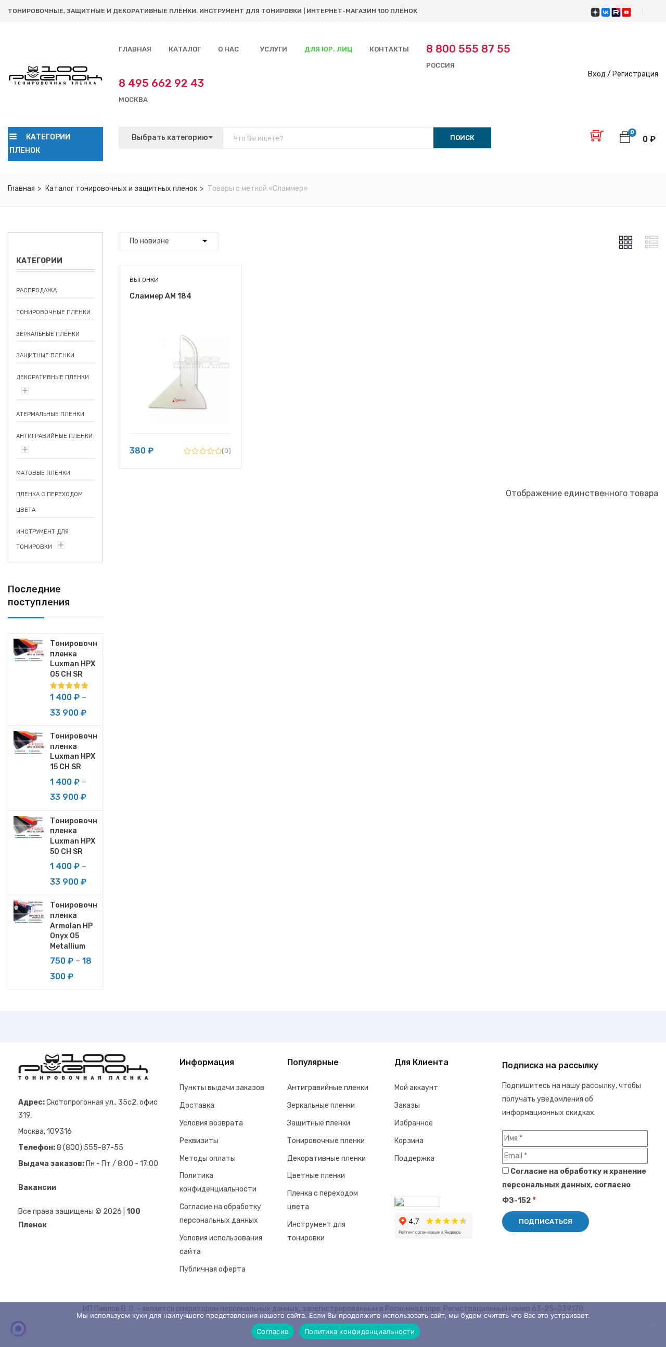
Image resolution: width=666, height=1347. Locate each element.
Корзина (409, 1140)
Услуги (273, 49)
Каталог (185, 49)
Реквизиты (199, 1140)
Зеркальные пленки (48, 334)
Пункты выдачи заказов (222, 1087)
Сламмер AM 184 (160, 296)
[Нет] (653, 1324)
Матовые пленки (43, 473)
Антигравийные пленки (54, 436)
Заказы (407, 1105)
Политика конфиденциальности (359, 1331)
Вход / (599, 74)
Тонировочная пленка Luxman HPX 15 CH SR (73, 751)
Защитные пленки (45, 355)
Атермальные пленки (50, 414)
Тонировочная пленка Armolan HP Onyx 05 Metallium (73, 925)
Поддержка (414, 1158)
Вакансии (37, 1187)
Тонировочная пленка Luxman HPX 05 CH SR (73, 659)
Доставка (197, 1105)
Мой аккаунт (416, 1087)
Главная (135, 49)
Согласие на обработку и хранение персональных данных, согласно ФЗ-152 (574, 1186)
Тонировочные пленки (53, 312)
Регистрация (635, 74)
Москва (161, 90)
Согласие (273, 1331)
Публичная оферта (213, 1269)
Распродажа (36, 290)
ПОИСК (462, 137)
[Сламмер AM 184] (180, 329)
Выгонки (144, 279)
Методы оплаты (208, 1158)
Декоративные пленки (52, 377)
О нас (228, 49)
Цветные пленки (316, 1175)
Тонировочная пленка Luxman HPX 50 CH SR (73, 836)
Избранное (413, 1123)
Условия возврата (211, 1123)
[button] (624, 139)
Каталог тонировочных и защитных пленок (121, 188)
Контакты (389, 49)
